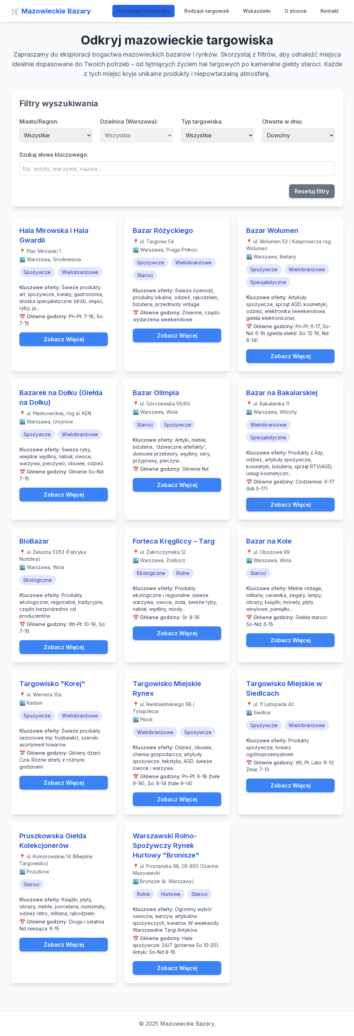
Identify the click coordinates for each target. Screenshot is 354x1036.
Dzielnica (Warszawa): (129, 121)
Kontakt (329, 11)
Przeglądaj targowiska (143, 11)
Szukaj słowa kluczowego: (53, 154)
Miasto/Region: (38, 121)
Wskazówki (257, 11)
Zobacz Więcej (64, 339)
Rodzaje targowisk (206, 11)
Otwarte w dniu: (282, 121)
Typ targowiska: (202, 121)
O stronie (296, 11)
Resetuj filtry (312, 191)
